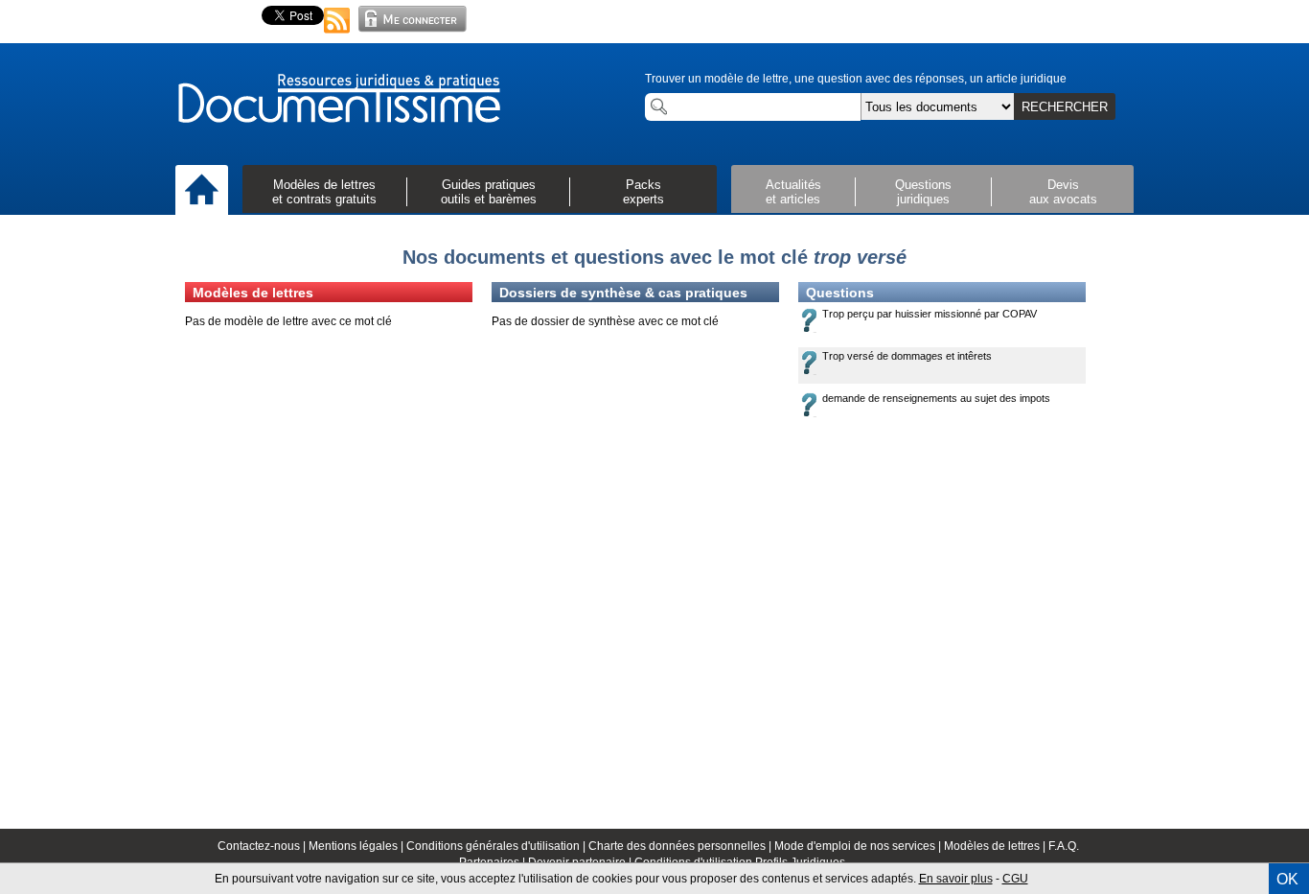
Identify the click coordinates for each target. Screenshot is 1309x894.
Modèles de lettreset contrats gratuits (324, 191)
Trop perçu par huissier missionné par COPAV (929, 313)
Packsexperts (643, 191)
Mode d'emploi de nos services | (859, 846)
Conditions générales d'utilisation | (497, 846)
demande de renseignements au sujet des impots (936, 398)
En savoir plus (956, 878)
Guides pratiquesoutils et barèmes (489, 191)
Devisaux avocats (1063, 191)
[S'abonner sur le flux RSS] (337, 34)
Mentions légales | (357, 846)
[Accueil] (201, 191)
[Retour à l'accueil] (338, 100)
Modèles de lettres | (996, 846)
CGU (1015, 878)
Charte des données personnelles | (681, 846)
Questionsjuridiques (923, 191)
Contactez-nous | (263, 846)
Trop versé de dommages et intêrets (907, 356)
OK (1287, 879)
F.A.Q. (1063, 846)
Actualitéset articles (793, 191)
